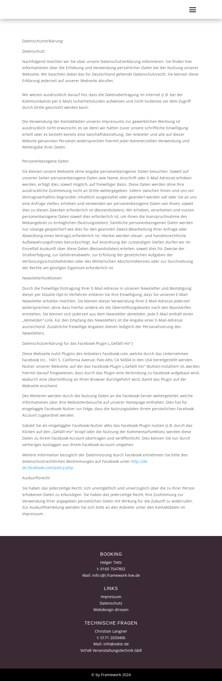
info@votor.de (116, 643)
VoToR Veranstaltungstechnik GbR (111, 650)
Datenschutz (111, 603)
